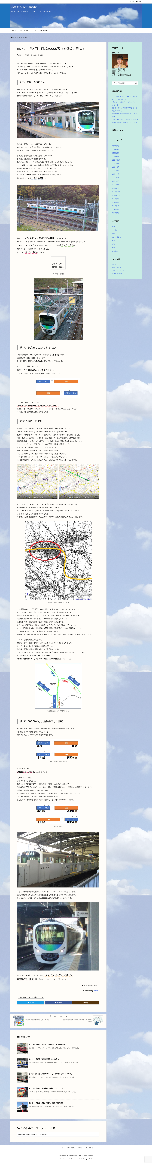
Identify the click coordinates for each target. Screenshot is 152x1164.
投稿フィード (116, 267)
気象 (113, 240)
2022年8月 (116, 153)
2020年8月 (116, 202)
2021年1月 (115, 185)
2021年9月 (115, 167)
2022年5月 (116, 156)
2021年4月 (115, 174)
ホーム (14, 38)
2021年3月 (115, 177)
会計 (113, 233)
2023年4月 (116, 149)
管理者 (96, 991)
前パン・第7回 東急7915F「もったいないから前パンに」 (51, 1074)
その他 (114, 230)
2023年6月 (116, 146)
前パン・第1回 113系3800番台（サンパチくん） (48, 1088)
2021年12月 (116, 160)
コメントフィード (118, 270)
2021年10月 (116, 163)
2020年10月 (116, 195)
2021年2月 (115, 181)
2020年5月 (116, 213)
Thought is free (87, 1159)
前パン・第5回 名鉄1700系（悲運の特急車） (46, 1103)
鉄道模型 (115, 251)
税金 (113, 244)
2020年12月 (116, 188)
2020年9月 (116, 199)
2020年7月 (116, 206)
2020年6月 (116, 209)
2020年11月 (116, 192)
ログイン (115, 264)
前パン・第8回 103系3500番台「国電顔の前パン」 (49, 1044)
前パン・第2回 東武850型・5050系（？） (45, 1059)
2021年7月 (115, 170)
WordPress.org (117, 273)
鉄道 (95, 985)
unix (113, 226)
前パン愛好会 (25, 38)
